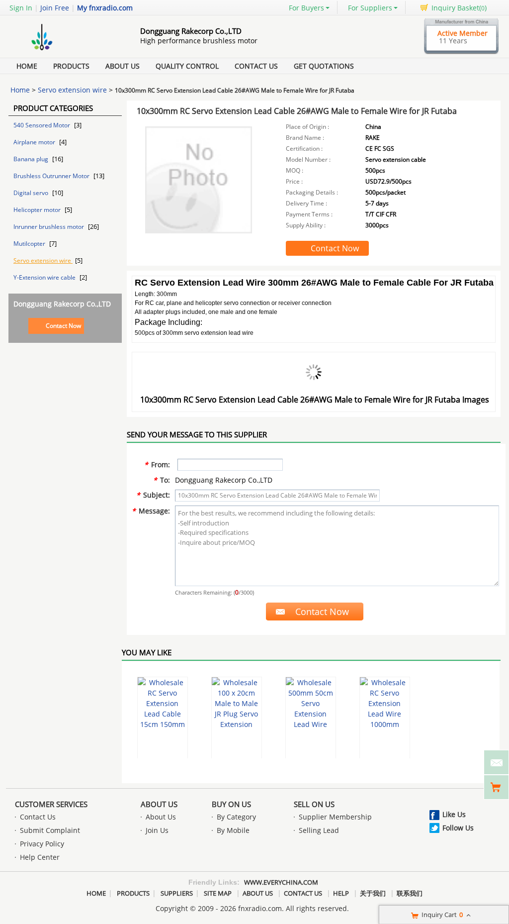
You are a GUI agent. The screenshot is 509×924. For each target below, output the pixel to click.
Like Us (454, 814)
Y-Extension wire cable (45, 277)
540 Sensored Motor (42, 125)
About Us (122, 66)
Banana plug (31, 159)
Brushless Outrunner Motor (52, 176)
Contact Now (63, 325)
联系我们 (410, 893)
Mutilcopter (30, 243)
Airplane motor (35, 142)
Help (341, 893)
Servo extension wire (72, 90)
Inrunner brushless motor (49, 226)
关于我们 (373, 893)
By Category (236, 816)
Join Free (54, 7)
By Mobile (233, 830)
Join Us (157, 830)
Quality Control (187, 66)
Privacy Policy (42, 843)
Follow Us (458, 827)
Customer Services (51, 804)
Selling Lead (319, 830)
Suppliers (177, 893)
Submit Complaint (50, 830)
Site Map (218, 893)
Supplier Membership (335, 816)
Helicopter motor (37, 209)
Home (26, 66)
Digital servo (31, 193)
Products (71, 66)
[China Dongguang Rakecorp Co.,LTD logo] (63, 51)
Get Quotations (324, 66)
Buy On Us (231, 804)
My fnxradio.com (105, 7)
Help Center (40, 857)
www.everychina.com (281, 882)
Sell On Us (314, 804)
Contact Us (256, 66)
